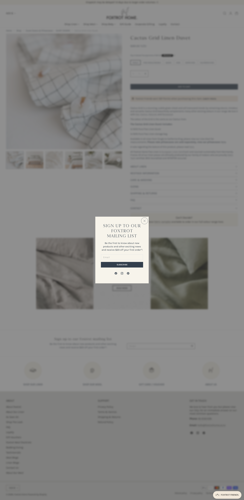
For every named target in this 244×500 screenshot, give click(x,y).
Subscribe (122, 264)
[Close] (144, 221)
